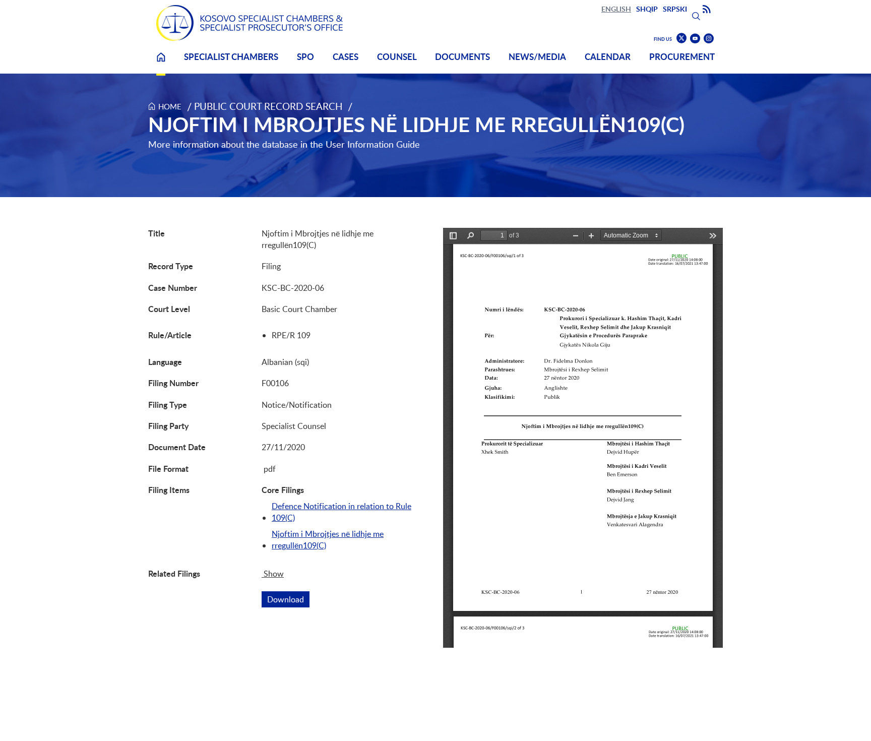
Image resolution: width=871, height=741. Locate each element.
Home (160, 63)
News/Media (537, 57)
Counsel (397, 57)
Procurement (682, 57)
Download (288, 599)
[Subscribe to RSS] (707, 9)
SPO (305, 57)
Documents (462, 57)
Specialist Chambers (231, 57)
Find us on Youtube (695, 38)
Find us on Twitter (681, 38)
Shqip (647, 9)
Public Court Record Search (268, 106)
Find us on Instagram (709, 38)
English (616, 9)
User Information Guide (373, 144)
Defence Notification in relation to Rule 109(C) (341, 512)
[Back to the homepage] (249, 23)
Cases (345, 57)
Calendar (608, 57)
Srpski (675, 9)
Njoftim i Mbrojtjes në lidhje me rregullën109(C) (328, 539)
